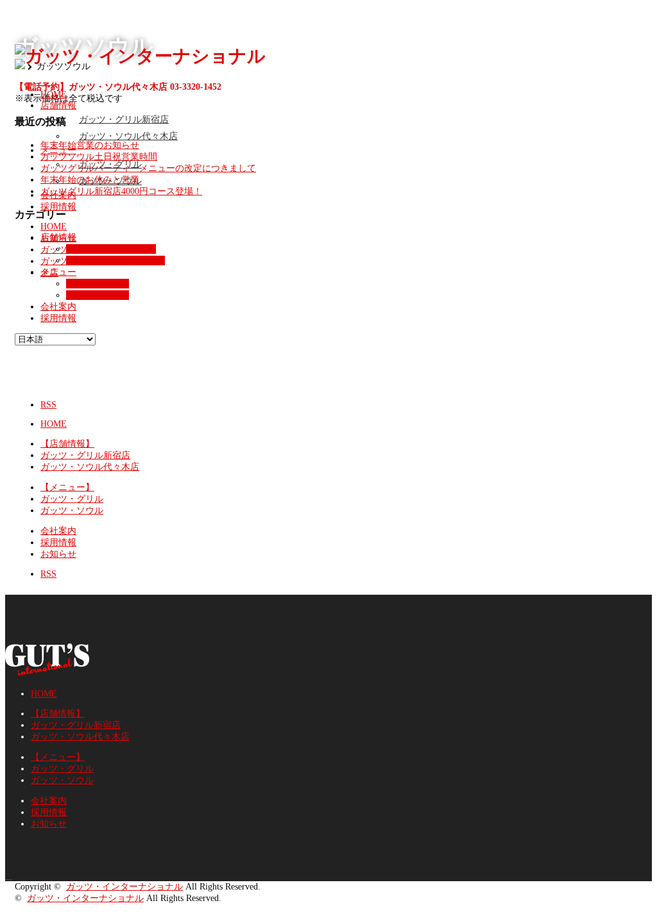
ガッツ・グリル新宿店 (124, 119)
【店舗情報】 (67, 444)
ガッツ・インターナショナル (124, 886)
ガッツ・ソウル (110, 181)
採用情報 (58, 206)
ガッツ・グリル (110, 164)
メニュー (58, 150)
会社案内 (58, 195)
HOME (53, 94)
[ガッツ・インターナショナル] (140, 56)
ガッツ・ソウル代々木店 (128, 136)
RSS (48, 405)
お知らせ (58, 554)
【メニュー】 (67, 487)
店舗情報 (58, 105)
